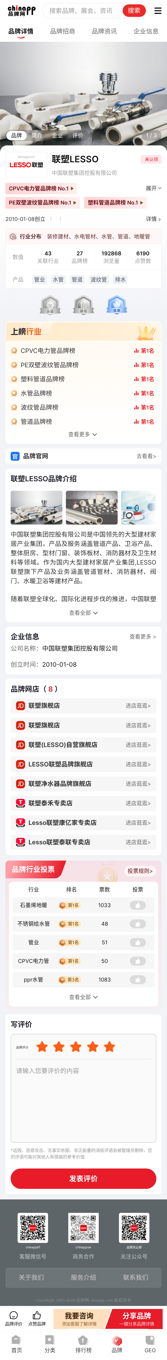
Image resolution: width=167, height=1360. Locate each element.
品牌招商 (62, 31)
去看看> (146, 456)
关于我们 (31, 1277)
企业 (57, 135)
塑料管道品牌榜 (43, 379)
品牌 (16, 135)
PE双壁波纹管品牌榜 (50, 365)
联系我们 (135, 1277)
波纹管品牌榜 (39, 407)
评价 (77, 135)
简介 (37, 135)
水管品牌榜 (36, 393)
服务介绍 (83, 1277)
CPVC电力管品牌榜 (48, 350)
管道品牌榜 (36, 421)
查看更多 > (143, 636)
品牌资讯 (104, 31)
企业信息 (146, 31)
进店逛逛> (138, 705)
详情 (151, 219)
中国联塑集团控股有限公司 (84, 173)
